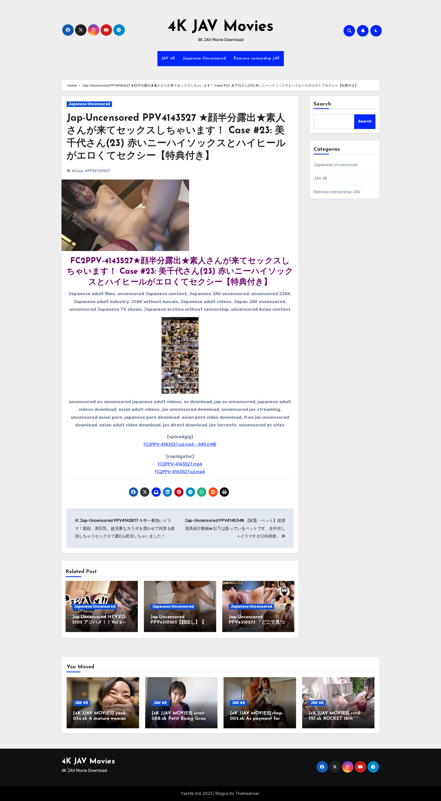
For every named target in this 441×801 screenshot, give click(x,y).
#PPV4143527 (97, 171)
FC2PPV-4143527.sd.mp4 (180, 471)
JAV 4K (168, 58)
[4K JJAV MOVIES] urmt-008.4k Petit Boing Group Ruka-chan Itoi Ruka (180, 719)
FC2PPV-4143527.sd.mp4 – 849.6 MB (180, 444)
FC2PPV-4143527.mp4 (180, 464)
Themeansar (247, 793)
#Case (77, 171)
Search (323, 104)
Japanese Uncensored (204, 58)
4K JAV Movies (221, 27)
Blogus (222, 793)
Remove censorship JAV (257, 58)
